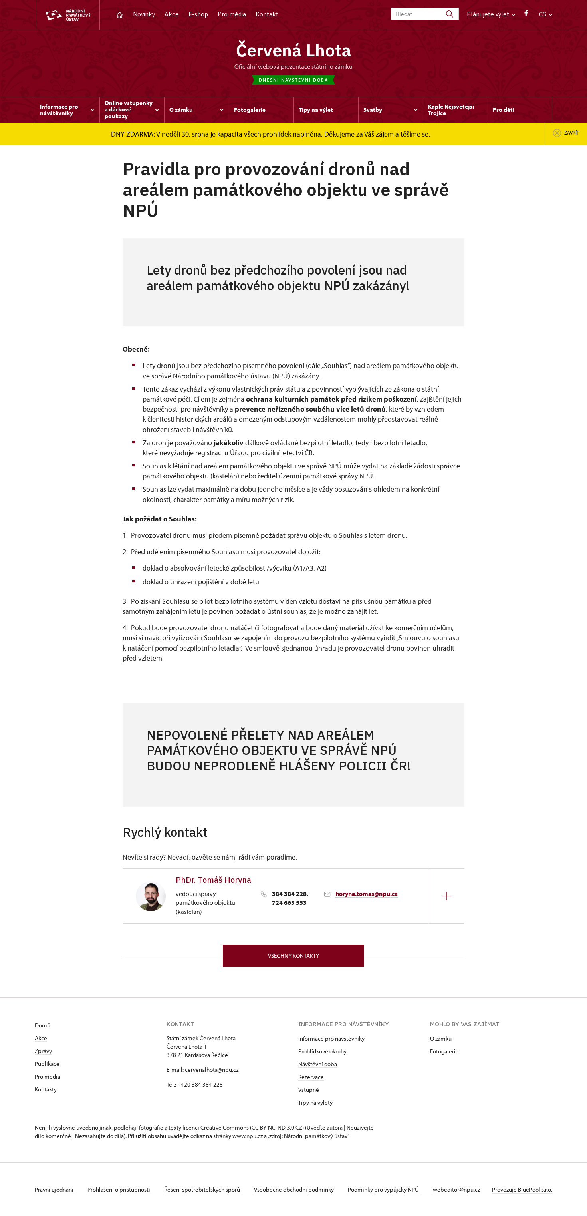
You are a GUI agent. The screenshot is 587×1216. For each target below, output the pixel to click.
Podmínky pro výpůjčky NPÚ (384, 1189)
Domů (42, 1025)
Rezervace (311, 1077)
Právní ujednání (55, 1189)
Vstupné (308, 1089)
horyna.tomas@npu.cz (366, 894)
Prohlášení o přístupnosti (119, 1189)
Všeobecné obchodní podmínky (294, 1189)
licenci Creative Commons (215, 1127)
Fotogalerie (444, 1051)
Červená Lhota (293, 50)
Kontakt (267, 14)
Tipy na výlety (315, 1102)
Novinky (144, 14)
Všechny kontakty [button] (293, 955)
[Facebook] (526, 15)
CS (543, 14)
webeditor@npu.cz (456, 1189)
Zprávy (43, 1051)
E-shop (198, 14)
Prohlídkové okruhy (322, 1051)
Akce (172, 14)
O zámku (441, 1038)
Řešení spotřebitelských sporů (202, 1189)
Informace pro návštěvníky (331, 1038)
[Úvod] (119, 14)
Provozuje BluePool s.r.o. (522, 1189)
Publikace (47, 1063)
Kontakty (46, 1089)
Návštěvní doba (317, 1064)
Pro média (232, 14)
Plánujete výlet (489, 14)
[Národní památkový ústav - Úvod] (68, 15)
